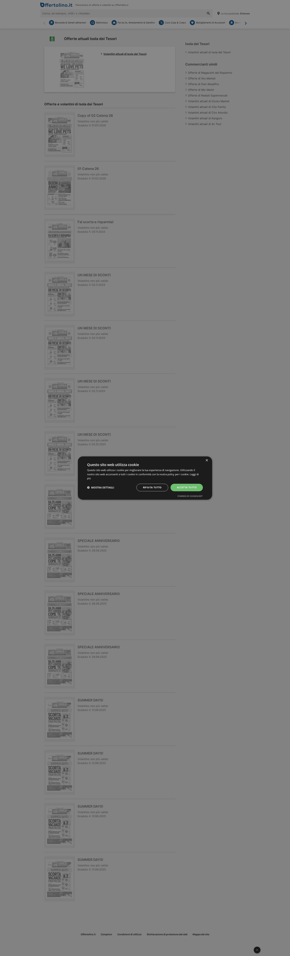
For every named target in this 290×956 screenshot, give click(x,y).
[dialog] (145, 478)
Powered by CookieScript (190, 496)
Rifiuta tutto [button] (152, 487)
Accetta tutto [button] (187, 487)
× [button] (206, 460)
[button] (100, 487)
